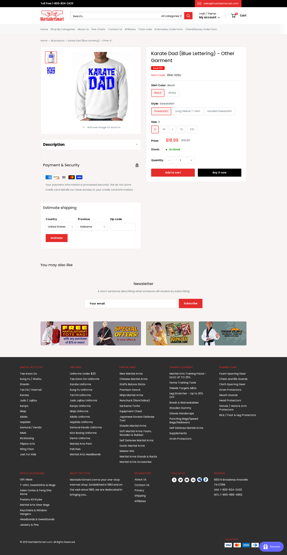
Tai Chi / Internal (31, 390)
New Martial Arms (131, 374)
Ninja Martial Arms (131, 395)
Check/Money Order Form (201, 29)
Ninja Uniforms (79, 411)
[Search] (188, 15)
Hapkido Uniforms (81, 422)
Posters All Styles (31, 499)
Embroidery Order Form (169, 29)
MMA (23, 433)
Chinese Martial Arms (133, 379)
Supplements (178, 433)
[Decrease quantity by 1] (169, 160)
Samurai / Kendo (31, 427)
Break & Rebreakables (184, 403)
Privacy (139, 490)
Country (51, 219)
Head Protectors (230, 400)
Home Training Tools (182, 383)
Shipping (140, 496)
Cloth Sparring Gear (232, 384)
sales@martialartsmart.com (221, 3)
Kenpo (24, 406)
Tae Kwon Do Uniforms (84, 379)
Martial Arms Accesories (135, 462)
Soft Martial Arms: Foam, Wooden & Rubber (135, 433)
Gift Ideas (26, 479)
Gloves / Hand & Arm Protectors (233, 408)
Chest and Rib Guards (233, 379)
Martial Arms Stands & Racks (138, 456)
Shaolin (24, 384)
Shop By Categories (62, 29)
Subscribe (190, 303)
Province (84, 219)
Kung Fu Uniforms (81, 390)
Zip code (116, 219)
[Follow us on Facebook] (174, 479)
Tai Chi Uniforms (80, 395)
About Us (83, 29)
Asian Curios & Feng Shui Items (35, 492)
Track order (145, 29)
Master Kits (127, 451)
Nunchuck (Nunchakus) (135, 400)
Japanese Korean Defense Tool (137, 418)
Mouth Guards (228, 395)
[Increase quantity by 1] (191, 160)
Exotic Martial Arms (132, 446)
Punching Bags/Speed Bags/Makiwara (183, 420)
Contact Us (115, 29)
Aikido (24, 417)
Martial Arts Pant (81, 444)
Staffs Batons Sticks (132, 384)
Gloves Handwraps (181, 413)
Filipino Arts (27, 444)
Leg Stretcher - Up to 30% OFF (186, 395)
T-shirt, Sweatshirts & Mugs (37, 485)
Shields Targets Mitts (182, 388)
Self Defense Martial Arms (136, 440)
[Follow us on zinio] (205, 479)
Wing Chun (27, 449)
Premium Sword (130, 390)
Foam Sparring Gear (232, 374)
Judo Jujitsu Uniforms (83, 400)
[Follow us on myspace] (199, 479)
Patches (75, 449)
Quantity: (157, 160)
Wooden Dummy (180, 408)
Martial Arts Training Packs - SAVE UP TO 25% (187, 375)
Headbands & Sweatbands (37, 519)
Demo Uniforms (80, 438)
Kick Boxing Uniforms (83, 433)
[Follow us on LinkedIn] (193, 479)
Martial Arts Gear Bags (34, 505)
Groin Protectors (180, 439)
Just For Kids (28, 454)
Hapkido (25, 422)
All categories (170, 16)
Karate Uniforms (80, 384)
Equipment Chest (131, 411)
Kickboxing (27, 438)
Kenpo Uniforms (80, 406)
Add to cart (173, 172)
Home (44, 29)
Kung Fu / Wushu (30, 379)
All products (57, 40)
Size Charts (98, 29)
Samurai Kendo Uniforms (86, 427)
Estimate (57, 238)
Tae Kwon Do (28, 374)
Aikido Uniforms (80, 417)
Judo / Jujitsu (28, 400)
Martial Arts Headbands (85, 454)
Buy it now (220, 172)
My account (208, 17)
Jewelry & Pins (29, 525)
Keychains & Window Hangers (33, 512)
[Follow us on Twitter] (180, 479)
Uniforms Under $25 (83, 374)
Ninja (23, 411)
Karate (24, 395)
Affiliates (130, 29)
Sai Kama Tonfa (130, 406)
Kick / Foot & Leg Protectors (237, 415)
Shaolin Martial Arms (133, 426)
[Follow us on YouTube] (187, 479)
